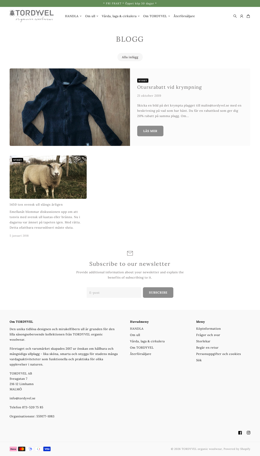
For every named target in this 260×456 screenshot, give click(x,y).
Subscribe (158, 292)
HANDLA (137, 328)
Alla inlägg (130, 57)
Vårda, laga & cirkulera (147, 341)
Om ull (135, 335)
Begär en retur (207, 347)
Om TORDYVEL (142, 347)
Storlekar (203, 341)
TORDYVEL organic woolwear (202, 449)
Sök (199, 360)
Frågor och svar (208, 335)
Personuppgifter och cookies (218, 354)
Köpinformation (208, 328)
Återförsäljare (140, 354)
